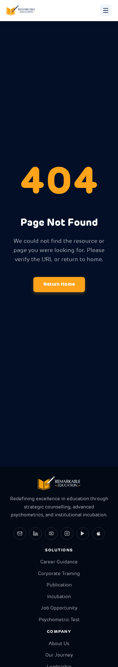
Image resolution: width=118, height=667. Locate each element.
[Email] (20, 533)
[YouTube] (51, 533)
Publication (59, 585)
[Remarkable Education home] (20, 10)
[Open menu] (106, 10)
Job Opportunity (59, 608)
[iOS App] (98, 533)
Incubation (59, 597)
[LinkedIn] (35, 533)
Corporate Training (59, 574)
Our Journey (59, 655)
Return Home (59, 284)
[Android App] (82, 533)
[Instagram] (67, 533)
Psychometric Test (59, 620)
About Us (59, 644)
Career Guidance (59, 562)
